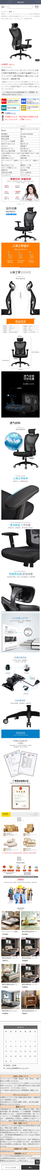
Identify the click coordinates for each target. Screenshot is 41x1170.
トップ (3, 11)
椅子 (10, 11)
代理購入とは (10, 113)
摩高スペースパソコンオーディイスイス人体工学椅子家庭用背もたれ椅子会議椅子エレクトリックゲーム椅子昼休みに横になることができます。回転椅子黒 (20, 16)
